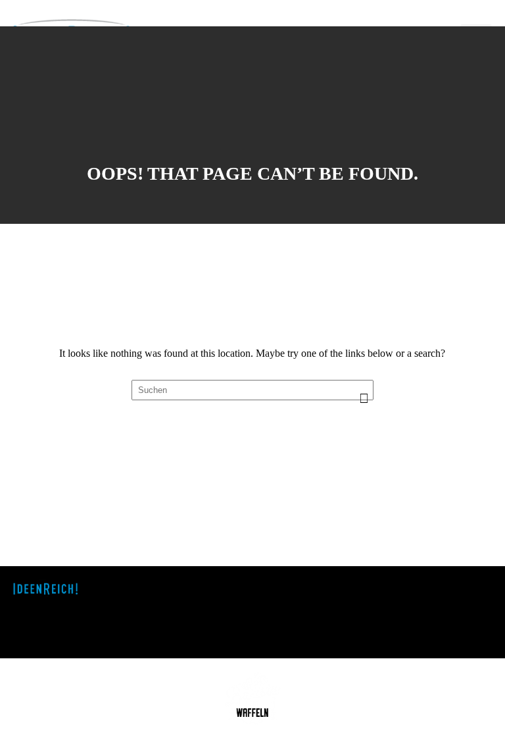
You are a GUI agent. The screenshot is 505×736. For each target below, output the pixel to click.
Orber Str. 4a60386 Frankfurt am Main (238, 611)
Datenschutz (464, 598)
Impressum (461, 585)
